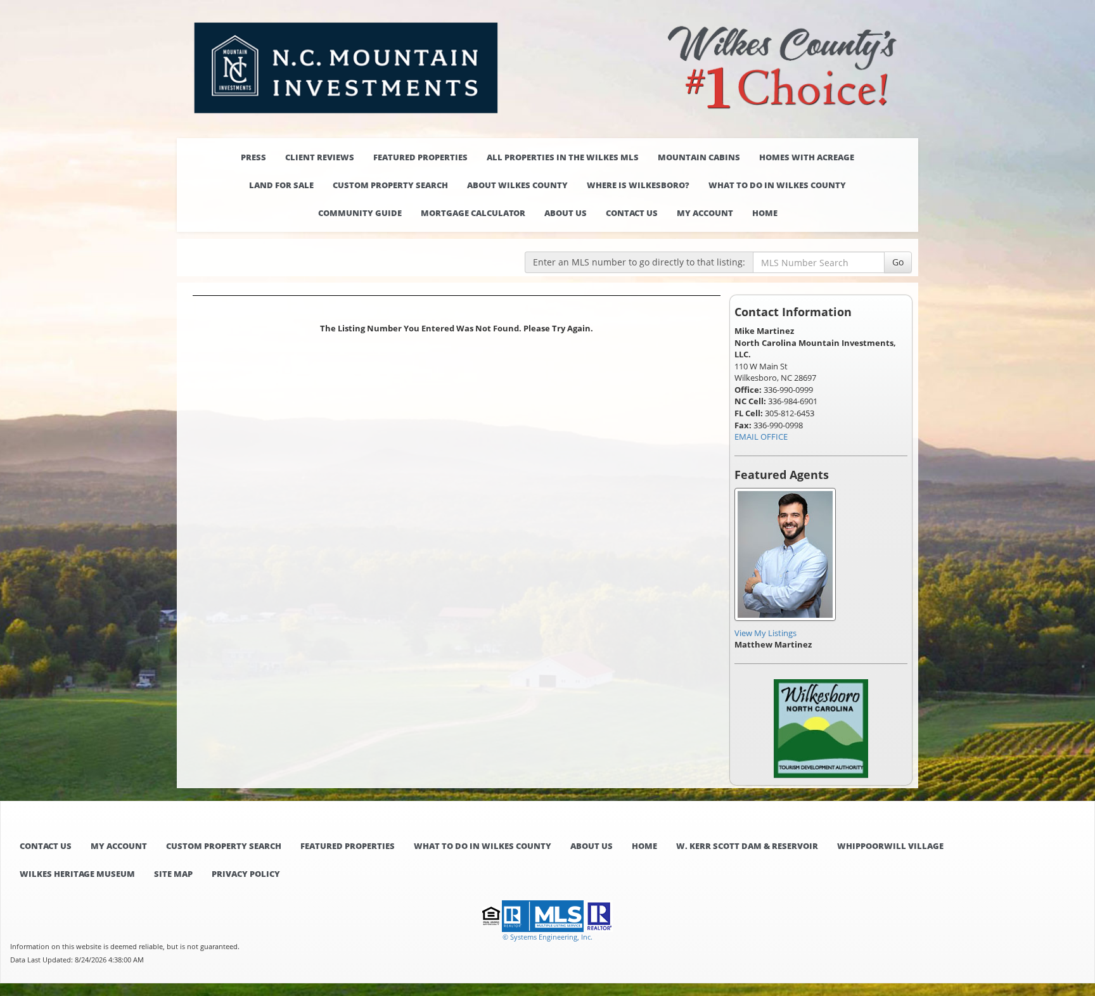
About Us (565, 213)
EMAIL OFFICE (761, 436)
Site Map (173, 873)
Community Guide (360, 213)
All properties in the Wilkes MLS (563, 157)
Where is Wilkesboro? (638, 185)
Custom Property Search (390, 185)
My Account (705, 213)
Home (765, 213)
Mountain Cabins (699, 157)
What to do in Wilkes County (777, 185)
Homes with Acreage (806, 157)
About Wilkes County (517, 185)
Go (898, 262)
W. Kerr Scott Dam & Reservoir (747, 846)
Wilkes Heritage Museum (77, 873)
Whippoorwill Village (890, 846)
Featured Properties (420, 157)
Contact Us (632, 213)
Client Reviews (319, 157)
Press (253, 157)
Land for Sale (281, 185)
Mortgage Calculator (473, 213)
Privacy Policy (246, 873)
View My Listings (765, 633)
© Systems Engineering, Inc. (547, 937)
